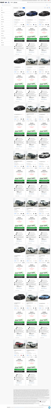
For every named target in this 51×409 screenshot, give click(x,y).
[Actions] (23, 20)
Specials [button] (36, 2)
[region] (19, 33)
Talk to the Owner (49, 2)
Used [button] (34, 2)
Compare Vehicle (17, 54)
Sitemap (18, 407)
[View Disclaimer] (20, 26)
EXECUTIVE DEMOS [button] (32, 2)
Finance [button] (38, 2)
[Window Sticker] (36, 26)
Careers (46, 2)
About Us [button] (43, 2)
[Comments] (22, 26)
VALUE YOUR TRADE (19, 40)
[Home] (28, 2)
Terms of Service (22, 407)
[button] (24, 13)
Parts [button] (41, 2)
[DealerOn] (9, 407)
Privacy (19, 407)
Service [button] (40, 2)
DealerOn (16, 407)
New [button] (29, 2)
